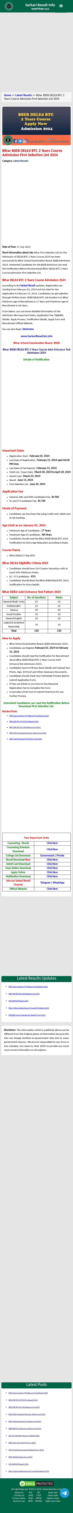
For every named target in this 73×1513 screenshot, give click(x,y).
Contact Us (19, 1495)
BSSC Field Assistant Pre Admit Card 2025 (25, 739)
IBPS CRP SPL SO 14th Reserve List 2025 (25, 727)
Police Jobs (53, 1495)
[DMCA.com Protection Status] (36, 1483)
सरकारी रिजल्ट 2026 (40, 9)
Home (7, 95)
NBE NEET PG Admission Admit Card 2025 (25, 1429)
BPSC (30, 1501)
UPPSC (39, 1498)
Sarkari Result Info (40, 5)
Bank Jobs (53, 1492)
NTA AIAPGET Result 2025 (19, 1001)
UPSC (30, 1495)
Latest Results (23, 95)
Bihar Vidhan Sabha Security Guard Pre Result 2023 (29, 1008)
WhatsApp (58, 883)
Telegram (45, 883)
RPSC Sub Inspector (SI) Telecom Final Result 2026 (29, 716)
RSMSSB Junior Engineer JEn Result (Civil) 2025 (27, 1015)
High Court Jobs (53, 1501)
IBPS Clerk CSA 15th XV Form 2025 (22, 1443)
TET (38, 1492)
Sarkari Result (27, 285)
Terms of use (19, 1501)
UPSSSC (38, 1501)
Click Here (52, 872)
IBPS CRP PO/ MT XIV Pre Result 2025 (24, 722)
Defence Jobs (53, 1498)
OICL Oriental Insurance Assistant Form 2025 (26, 1450)
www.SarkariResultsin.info (36, 336)
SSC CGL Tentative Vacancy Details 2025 (24, 1436)
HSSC (30, 1498)
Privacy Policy (19, 1498)
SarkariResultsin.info (52, 1489)
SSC (30, 1492)
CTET (38, 1495)
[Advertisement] (36, 52)
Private (60, 855)
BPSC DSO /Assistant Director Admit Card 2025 (27, 733)
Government (47, 855)
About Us (19, 1492)
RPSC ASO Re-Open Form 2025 (20, 1457)
